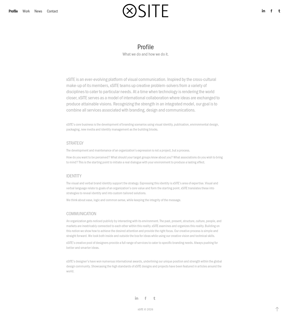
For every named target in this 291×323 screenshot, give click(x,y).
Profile (13, 10)
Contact (52, 10)
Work (26, 10)
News (38, 10)
